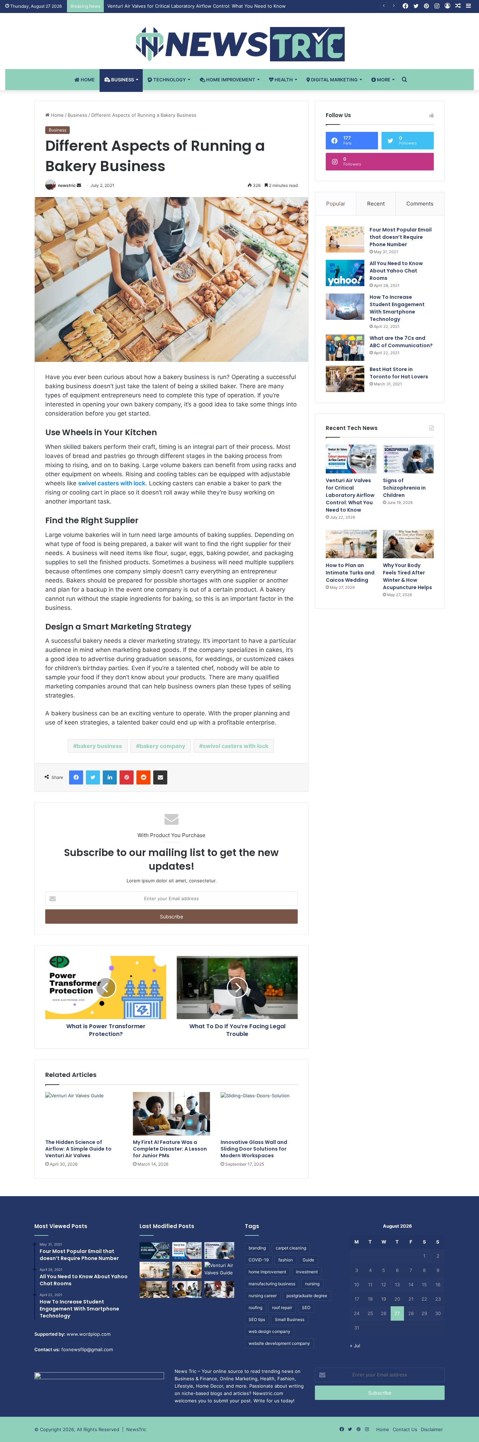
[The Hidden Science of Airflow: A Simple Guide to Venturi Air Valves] (83, 1114)
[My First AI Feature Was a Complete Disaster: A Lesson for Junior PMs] (171, 1114)
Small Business (289, 1319)
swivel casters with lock (235, 745)
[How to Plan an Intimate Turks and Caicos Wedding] (351, 544)
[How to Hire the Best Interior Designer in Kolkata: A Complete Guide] (154, 1289)
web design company (269, 1331)
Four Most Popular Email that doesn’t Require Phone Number (401, 237)
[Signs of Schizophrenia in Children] (408, 459)
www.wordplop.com (88, 1334)
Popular (335, 203)
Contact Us (405, 1429)
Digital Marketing (334, 79)
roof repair (282, 1307)
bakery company (162, 745)
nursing (312, 1283)
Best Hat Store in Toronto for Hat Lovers (399, 373)
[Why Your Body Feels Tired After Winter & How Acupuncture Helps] (408, 544)
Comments (419, 203)
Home (87, 79)
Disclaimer (432, 1429)
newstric (67, 185)
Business (122, 79)
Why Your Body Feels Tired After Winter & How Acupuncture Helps (407, 576)
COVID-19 (259, 1259)
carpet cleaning (291, 1248)
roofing (255, 1307)
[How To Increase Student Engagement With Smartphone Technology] (345, 307)
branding (257, 1248)
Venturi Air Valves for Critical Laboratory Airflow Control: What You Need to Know (196, 6)
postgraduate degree (306, 1295)
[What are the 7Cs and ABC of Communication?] (345, 348)
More (383, 79)
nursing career (263, 1295)
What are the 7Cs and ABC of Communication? (401, 342)
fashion (285, 1259)
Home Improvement (230, 79)
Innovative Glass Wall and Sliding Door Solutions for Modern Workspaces (254, 1149)
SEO (306, 1307)
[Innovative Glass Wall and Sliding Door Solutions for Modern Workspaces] (259, 1114)
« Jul (355, 1345)
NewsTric (136, 1429)
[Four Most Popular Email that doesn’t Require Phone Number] (345, 239)
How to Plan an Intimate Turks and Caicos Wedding (350, 573)
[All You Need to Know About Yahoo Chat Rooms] (345, 273)
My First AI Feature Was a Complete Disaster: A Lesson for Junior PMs (170, 1149)
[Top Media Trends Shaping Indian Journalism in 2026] (219, 1289)
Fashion (286, 1378)
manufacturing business (272, 1283)
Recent (376, 203)
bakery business (99, 745)
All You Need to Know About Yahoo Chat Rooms (396, 271)
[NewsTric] (240, 44)
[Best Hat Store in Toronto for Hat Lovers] (345, 379)
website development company (279, 1343)
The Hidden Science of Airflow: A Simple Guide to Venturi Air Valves (78, 1149)
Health (283, 79)
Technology (169, 79)
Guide (308, 1259)
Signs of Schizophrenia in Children (404, 488)
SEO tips (257, 1319)
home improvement (267, 1271)
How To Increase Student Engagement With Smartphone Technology (397, 308)
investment (307, 1271)
